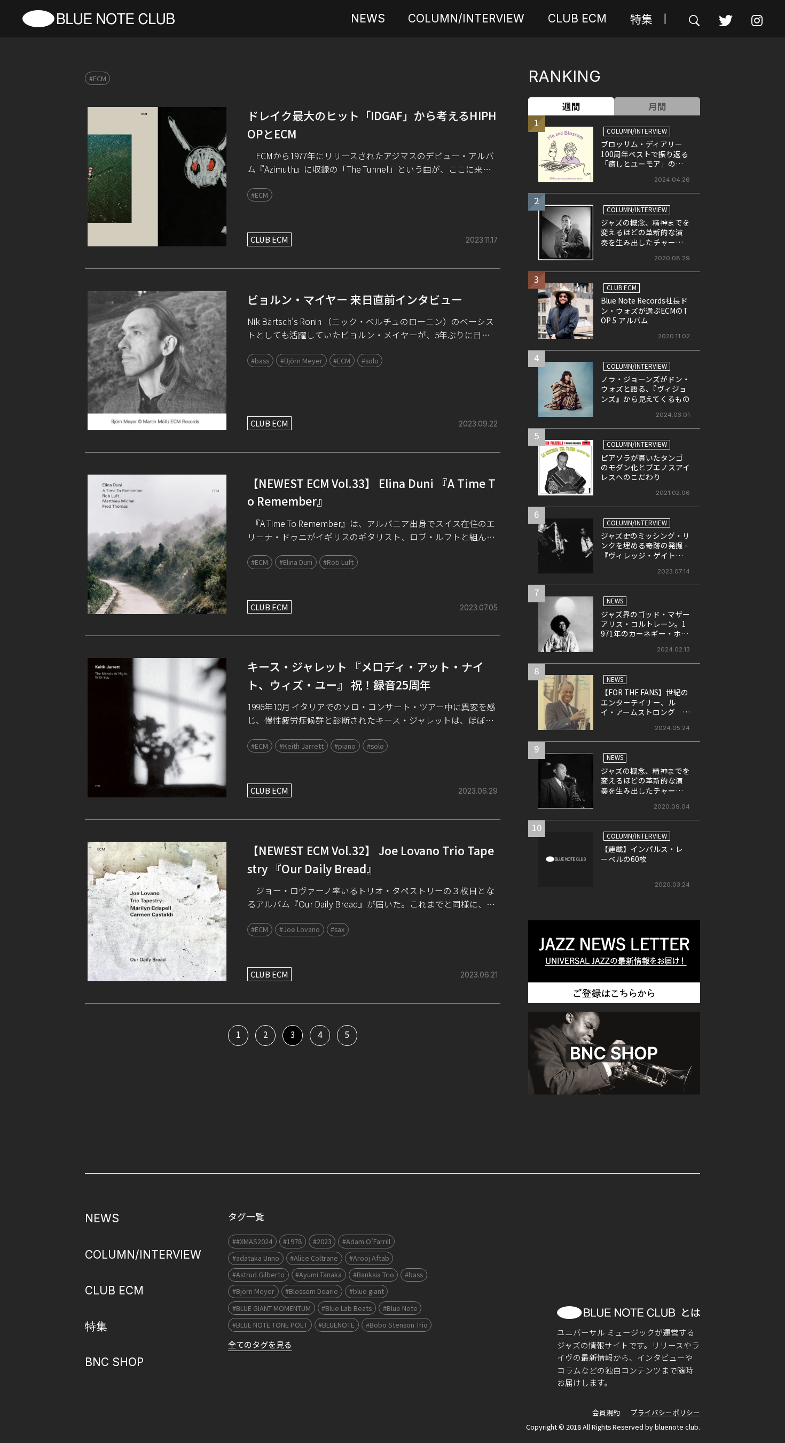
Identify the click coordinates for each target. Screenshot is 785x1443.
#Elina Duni (295, 562)
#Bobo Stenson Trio (397, 1325)
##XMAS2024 (252, 1241)
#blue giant (366, 1291)
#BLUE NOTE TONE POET (270, 1325)
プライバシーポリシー (665, 1412)
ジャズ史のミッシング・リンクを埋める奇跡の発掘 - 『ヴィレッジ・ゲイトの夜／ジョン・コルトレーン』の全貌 (645, 555)
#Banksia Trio (373, 1274)
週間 (571, 106)
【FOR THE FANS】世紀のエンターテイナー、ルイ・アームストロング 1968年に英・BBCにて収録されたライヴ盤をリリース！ (645, 717)
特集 (641, 19)
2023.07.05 (479, 607)
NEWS (368, 18)
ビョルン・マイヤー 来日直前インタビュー (354, 299)
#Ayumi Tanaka (318, 1274)
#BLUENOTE (336, 1325)
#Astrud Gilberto (258, 1274)
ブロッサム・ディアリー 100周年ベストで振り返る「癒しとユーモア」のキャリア (645, 158)
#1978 (292, 1241)
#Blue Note (400, 1308)
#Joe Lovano (299, 929)
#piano (345, 746)
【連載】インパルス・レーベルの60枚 (642, 853)
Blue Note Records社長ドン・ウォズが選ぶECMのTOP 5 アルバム (644, 310)
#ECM (97, 78)
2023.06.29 (478, 791)
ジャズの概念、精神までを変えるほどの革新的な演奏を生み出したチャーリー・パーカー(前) (645, 237)
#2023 (322, 1241)
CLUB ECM (577, 18)
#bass (260, 360)
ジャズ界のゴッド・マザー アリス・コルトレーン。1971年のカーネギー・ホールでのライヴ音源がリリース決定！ (649, 634)
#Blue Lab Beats (346, 1308)
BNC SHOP (114, 1362)
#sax (337, 929)
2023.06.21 (479, 975)
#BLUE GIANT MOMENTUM (271, 1308)
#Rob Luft (338, 562)
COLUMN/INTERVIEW (466, 18)
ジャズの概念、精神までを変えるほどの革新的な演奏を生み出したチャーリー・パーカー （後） (645, 785)
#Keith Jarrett (301, 746)
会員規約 (606, 1412)
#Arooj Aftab (369, 1258)
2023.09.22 (478, 424)
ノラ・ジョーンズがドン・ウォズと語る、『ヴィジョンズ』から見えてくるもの (645, 389)
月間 (657, 106)
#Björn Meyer (301, 360)
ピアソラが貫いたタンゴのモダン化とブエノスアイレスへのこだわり (645, 467)
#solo (370, 360)
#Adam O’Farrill (366, 1241)
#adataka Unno (255, 1258)
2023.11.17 (482, 240)
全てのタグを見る (260, 1344)
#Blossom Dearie (311, 1291)
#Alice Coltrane (314, 1258)
